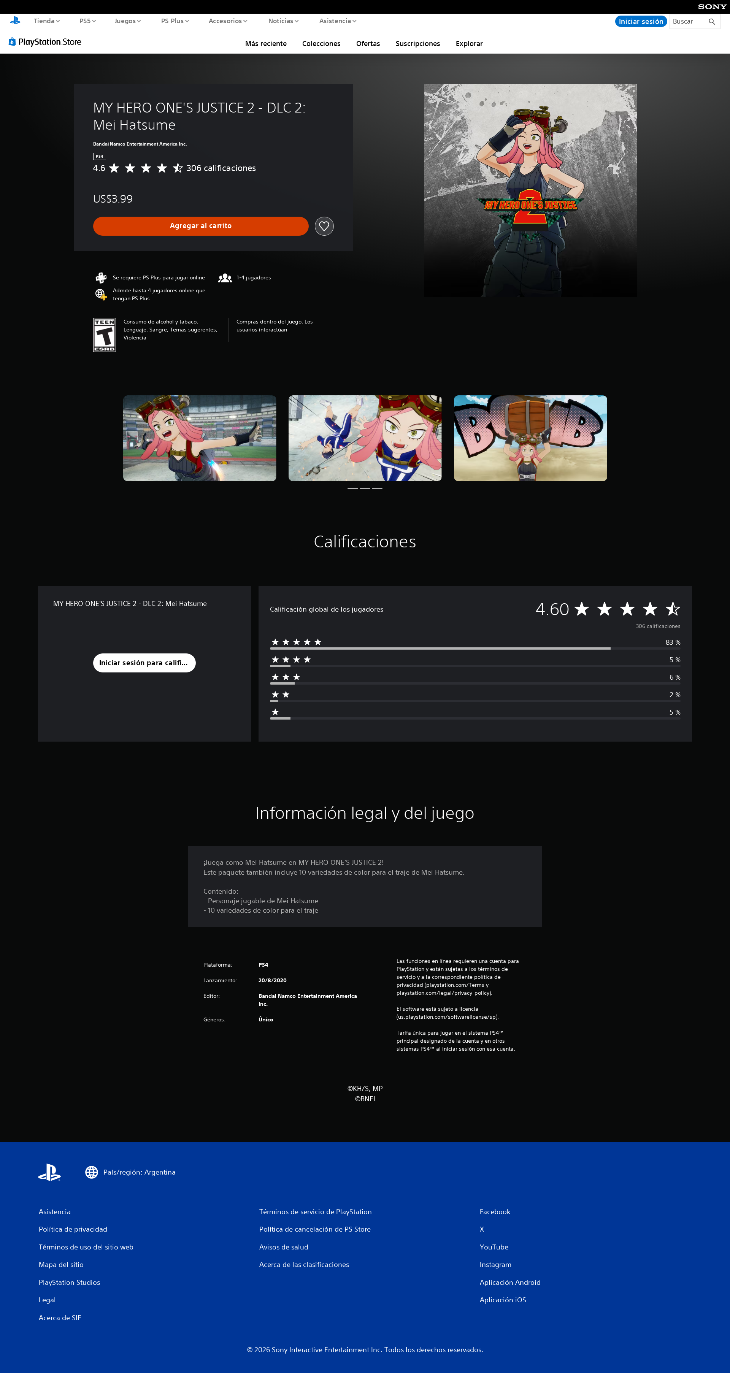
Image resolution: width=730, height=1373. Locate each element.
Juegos (125, 20)
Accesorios (225, 20)
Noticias (281, 20)
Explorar (469, 43)
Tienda (43, 20)
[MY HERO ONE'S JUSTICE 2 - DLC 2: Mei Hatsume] (199, 438)
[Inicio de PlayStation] (15, 21)
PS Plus (172, 20)
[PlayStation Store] (47, 41)
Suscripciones (418, 43)
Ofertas (368, 43)
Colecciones (321, 43)
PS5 (85, 20)
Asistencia (335, 20)
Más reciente (266, 43)
